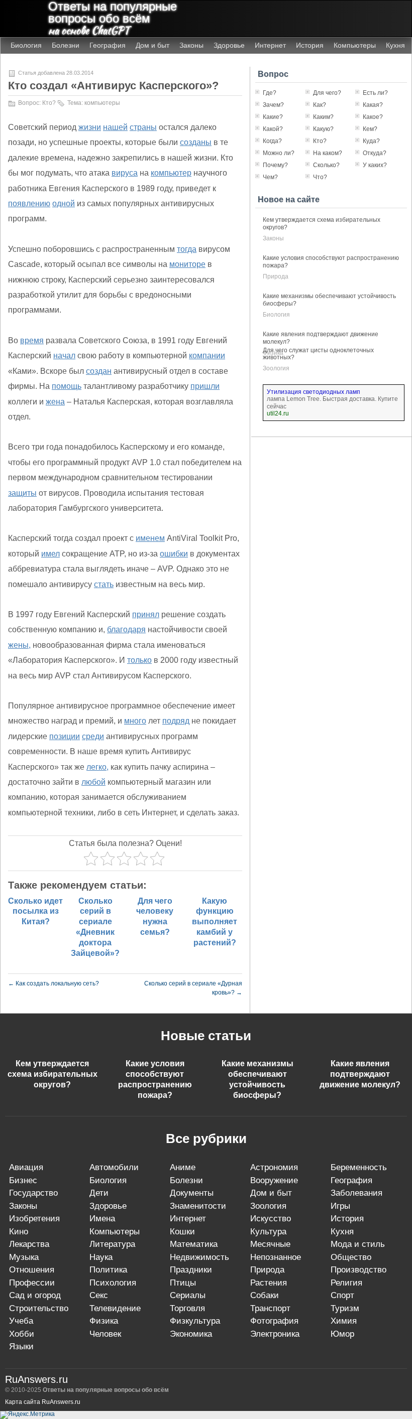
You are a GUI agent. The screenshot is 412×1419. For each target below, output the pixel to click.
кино (18, 1231)
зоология (276, 368)
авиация (26, 1167)
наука (101, 1257)
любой (93, 782)
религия (346, 1283)
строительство (38, 1308)
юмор (342, 1334)
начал (64, 355)
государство (33, 1193)
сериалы (187, 1295)
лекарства (29, 1244)
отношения (31, 1269)
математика (194, 1244)
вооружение (274, 1180)
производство (358, 1269)
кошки (182, 1231)
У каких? (375, 165)
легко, (97, 767)
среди (93, 736)
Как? (319, 104)
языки (21, 1346)
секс (98, 1295)
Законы (191, 45)
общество (351, 1257)
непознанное (275, 1257)
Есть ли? (375, 92)
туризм (345, 1308)
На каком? (327, 153)
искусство (270, 1218)
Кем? (370, 128)
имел (50, 553)
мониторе (187, 264)
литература (112, 1244)
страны (143, 127)
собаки (264, 1295)
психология (112, 1283)
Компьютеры (355, 45)
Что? (320, 177)
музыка (24, 1257)
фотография (274, 1321)
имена (102, 1218)
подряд (175, 721)
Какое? (373, 116)
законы (273, 238)
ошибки (174, 553)
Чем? (270, 177)
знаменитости (198, 1206)
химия (344, 1321)
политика (108, 1269)
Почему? (275, 165)
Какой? (273, 128)
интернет (188, 1218)
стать (104, 584)
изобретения (34, 1218)
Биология (26, 45)
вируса (125, 173)
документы (192, 1193)
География (107, 45)
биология (276, 314)
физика (103, 1321)
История (310, 45)
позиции (64, 736)
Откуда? (374, 153)
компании (207, 355)
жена (55, 401)
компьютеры (102, 102)
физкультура (195, 1321)
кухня (342, 1231)
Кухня (395, 45)
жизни (89, 127)
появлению (29, 203)
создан (99, 371)
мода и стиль (358, 1244)
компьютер (171, 173)
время (32, 340)
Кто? (49, 102)
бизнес (23, 1180)
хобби (21, 1334)
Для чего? (327, 92)
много (135, 721)
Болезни (65, 45)
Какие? (273, 116)
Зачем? (273, 104)
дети (99, 1193)
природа (275, 276)
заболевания (356, 1193)
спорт (342, 1295)
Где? (269, 92)
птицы (183, 1283)
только (139, 660)
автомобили (114, 1167)
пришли (205, 386)
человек (105, 1334)
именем (150, 538)
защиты (22, 493)
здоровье (108, 1206)
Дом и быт (152, 45)
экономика (191, 1334)
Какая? (373, 104)
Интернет (270, 45)
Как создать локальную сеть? (53, 983)
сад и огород (35, 1295)
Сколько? (326, 165)
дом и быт (271, 1193)
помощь (66, 386)
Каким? (323, 116)
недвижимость (199, 1257)
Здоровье (229, 45)
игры (340, 1206)
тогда (186, 249)
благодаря (126, 629)
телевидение (115, 1308)
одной (63, 203)
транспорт (270, 1308)
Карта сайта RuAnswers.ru (42, 1401)
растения (268, 1283)
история (347, 1218)
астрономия (274, 1167)
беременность (359, 1167)
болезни (186, 1180)
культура (268, 1231)
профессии (32, 1283)
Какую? (323, 128)
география (351, 1180)
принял (145, 614)
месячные (270, 1244)
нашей (115, 127)
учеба (21, 1321)
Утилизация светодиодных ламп (313, 391)
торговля (187, 1308)
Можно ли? (278, 153)
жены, (19, 645)
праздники (191, 1269)
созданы (196, 142)
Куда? (371, 141)
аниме (182, 1167)
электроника (274, 1334)
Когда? (272, 141)
